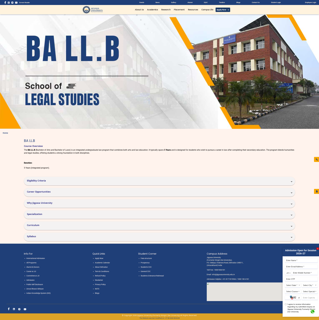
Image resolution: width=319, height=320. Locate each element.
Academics (152, 9)
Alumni (190, 2)
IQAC (206, 2)
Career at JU (31, 271)
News (158, 2)
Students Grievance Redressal (152, 276)
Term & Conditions (102, 271)
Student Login (276, 2)
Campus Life (207, 9)
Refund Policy (100, 276)
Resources (193, 9)
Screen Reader (24, 2)
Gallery (173, 2)
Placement (179, 9)
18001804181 (219, 270)
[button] (159, 181)
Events (141, 2)
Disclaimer (99, 280)
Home (5, 133)
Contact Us (256, 2)
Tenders (222, 2)
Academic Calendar (102, 263)
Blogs (238, 2)
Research (166, 9)
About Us (139, 9)
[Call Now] (316, 159)
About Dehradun (101, 267)
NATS (97, 289)
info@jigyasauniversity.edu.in (223, 274)
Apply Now (221, 9)
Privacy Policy (100, 284)
